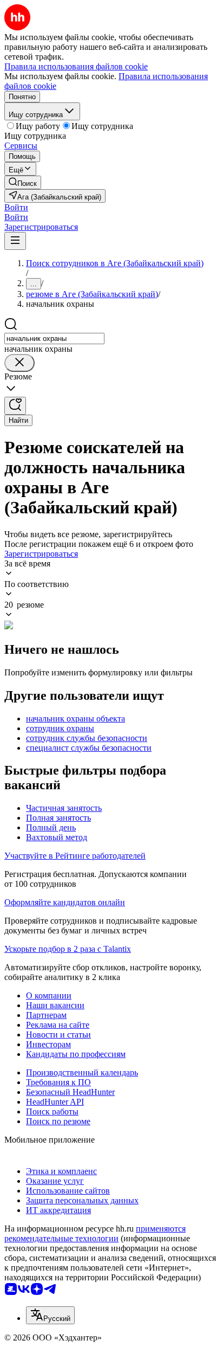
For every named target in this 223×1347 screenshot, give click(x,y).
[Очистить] (19, 363)
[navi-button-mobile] (15, 241)
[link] (22, 182)
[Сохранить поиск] (15, 406)
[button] (16, 207)
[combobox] (54, 338)
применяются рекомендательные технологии (95, 1233)
